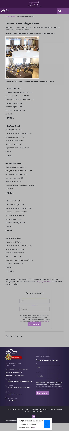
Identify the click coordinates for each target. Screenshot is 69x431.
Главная (7, 16)
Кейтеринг (35, 409)
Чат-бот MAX (12, 400)
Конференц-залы (18, 409)
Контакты (27, 411)
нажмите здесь (35, 427)
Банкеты (27, 409)
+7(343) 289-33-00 (44, 282)
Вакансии (35, 411)
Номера (8, 409)
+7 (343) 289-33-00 (13, 387)
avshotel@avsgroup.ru (14, 394)
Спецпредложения (56, 409)
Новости (13, 16)
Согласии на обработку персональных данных (39, 321)
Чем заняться (44, 409)
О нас (41, 411)
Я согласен (47, 423)
